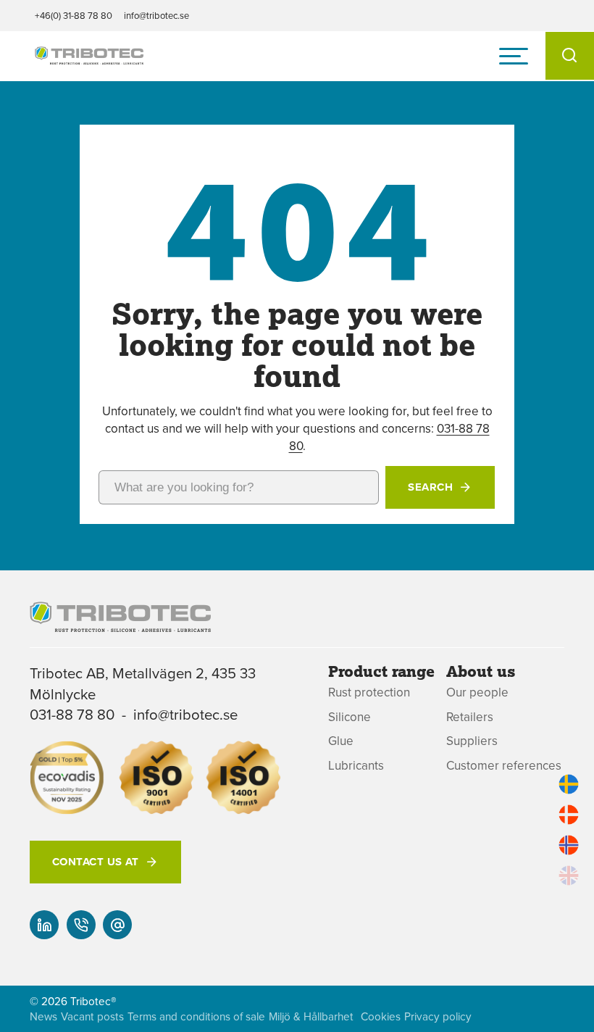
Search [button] (430, 487)
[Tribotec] (89, 56)
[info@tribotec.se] (117, 924)
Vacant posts (92, 1016)
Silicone (349, 717)
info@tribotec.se (156, 15)
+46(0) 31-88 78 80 (73, 15)
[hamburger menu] (513, 56)
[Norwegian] (569, 845)
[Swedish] (569, 784)
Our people (477, 692)
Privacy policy (438, 1016)
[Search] (569, 56)
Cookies (381, 1016)
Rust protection (369, 692)
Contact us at (95, 862)
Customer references (503, 765)
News (43, 1016)
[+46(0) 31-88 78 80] (81, 924)
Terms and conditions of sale (196, 1016)
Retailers (469, 717)
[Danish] (569, 814)
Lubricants (356, 765)
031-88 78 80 (72, 714)
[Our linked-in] (44, 924)
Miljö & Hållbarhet (311, 1016)
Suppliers (472, 741)
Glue (341, 741)
